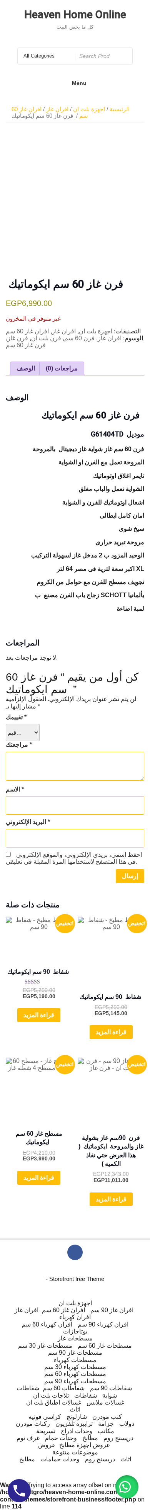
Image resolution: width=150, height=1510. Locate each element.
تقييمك (16, 717)
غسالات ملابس (105, 1402)
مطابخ (90, 1438)
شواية (109, 1395)
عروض (47, 1445)
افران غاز (57, 109)
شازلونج (77, 1416)
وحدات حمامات (60, 1459)
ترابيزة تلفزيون (74, 1423)
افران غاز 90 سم (111, 1310)
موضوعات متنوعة (75, 1452)
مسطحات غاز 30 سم (45, 1345)
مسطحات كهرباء (75, 1360)
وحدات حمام (61, 1438)
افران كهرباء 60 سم (47, 1324)
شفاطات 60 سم (64, 1388)
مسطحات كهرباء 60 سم (75, 1374)
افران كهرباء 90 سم (103, 1324)
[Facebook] (75, 1252)
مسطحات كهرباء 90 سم (75, 1381)
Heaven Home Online (75, 14)
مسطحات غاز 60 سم (105, 1345)
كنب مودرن (107, 1416)
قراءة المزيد (38, 1015)
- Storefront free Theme (75, 1279)
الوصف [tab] (26, 368)
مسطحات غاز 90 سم (75, 1352)
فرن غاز (17, 338)
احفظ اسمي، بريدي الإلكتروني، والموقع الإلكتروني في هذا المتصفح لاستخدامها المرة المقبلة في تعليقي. (74, 858)
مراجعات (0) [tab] (62, 368)
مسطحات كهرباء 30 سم (75, 1367)
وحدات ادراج (76, 1431)
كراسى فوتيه (44, 1416)
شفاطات (28, 1388)
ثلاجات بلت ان (51, 1395)
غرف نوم (28, 1438)
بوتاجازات (75, 1331)
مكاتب (106, 1431)
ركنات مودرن (33, 1423)
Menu (79, 83)
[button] (126, 1486)
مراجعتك (19, 744)
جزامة (106, 1423)
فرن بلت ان (46, 338)
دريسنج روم (118, 1438)
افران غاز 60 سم (27, 331)
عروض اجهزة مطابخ (84, 1445)
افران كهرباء (75, 1317)
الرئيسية (120, 109)
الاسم (15, 789)
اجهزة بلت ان (89, 109)
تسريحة (45, 1431)
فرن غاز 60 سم (26, 345)
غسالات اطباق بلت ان (53, 1402)
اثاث (75, 1409)
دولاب (126, 1423)
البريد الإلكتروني (28, 822)
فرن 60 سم (79, 338)
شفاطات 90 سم (111, 1388)
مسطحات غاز (75, 1338)
